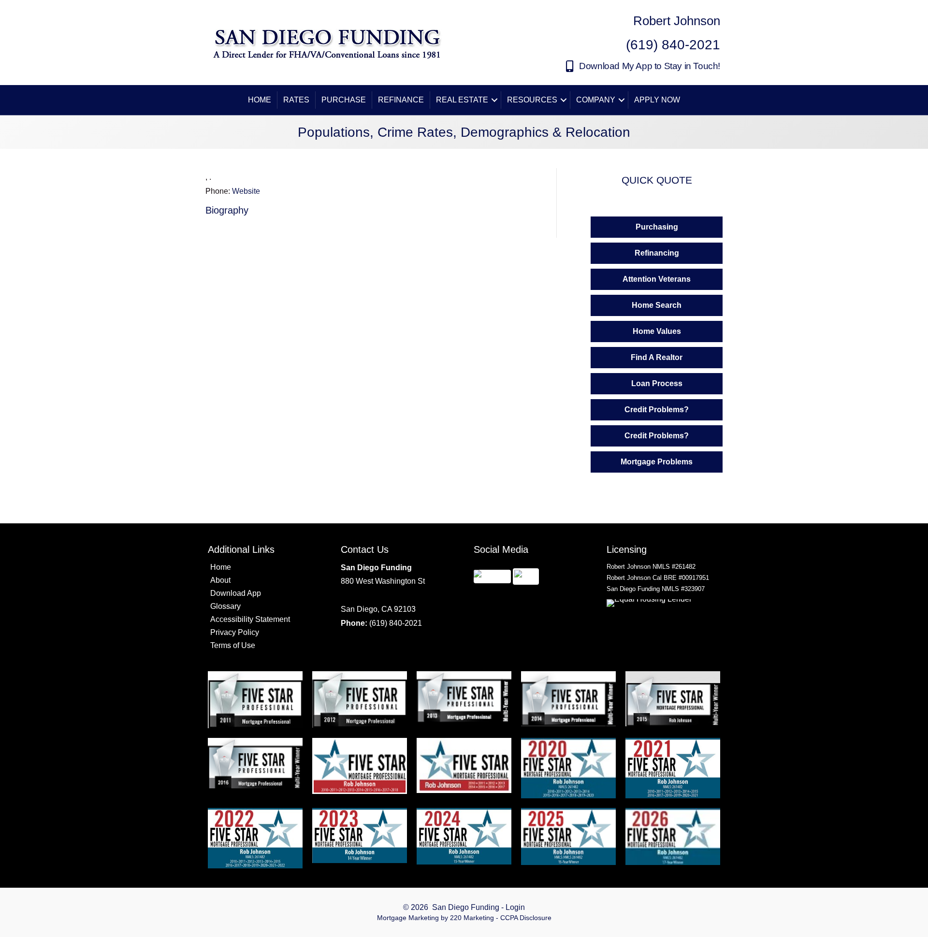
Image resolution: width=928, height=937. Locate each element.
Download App (235, 593)
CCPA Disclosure (525, 918)
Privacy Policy (234, 632)
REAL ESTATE (462, 100)
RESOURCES (532, 100)
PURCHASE (343, 100)
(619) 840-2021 (395, 623)
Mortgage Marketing (408, 918)
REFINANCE (401, 100)
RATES (296, 100)
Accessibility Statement (250, 619)
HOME (259, 100)
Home (220, 567)
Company (595, 100)
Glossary (225, 606)
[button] (643, 66)
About (220, 580)
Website (246, 191)
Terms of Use (232, 645)
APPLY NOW (657, 100)
